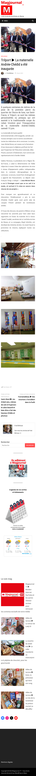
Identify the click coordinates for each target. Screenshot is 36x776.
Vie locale (4, 56)
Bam (25, 773)
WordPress (18, 773)
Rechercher (5, 442)
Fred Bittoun (10, 73)
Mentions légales (7, 762)
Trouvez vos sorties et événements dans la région (18, 527)
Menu (6, 21)
